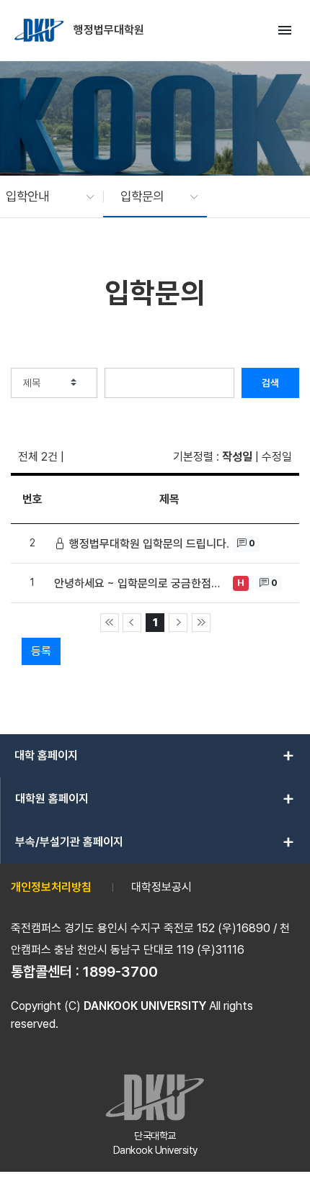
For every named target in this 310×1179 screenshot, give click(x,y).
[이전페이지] (132, 622)
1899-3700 (120, 971)
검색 (270, 383)
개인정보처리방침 (51, 887)
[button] (43, 196)
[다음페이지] (178, 622)
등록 (41, 651)
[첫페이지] (109, 622)
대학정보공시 (161, 887)
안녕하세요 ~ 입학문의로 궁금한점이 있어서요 (141, 583)
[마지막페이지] (201, 622)
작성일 (237, 457)
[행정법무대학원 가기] (40, 30)
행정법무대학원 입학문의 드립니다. (149, 544)
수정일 (277, 457)
